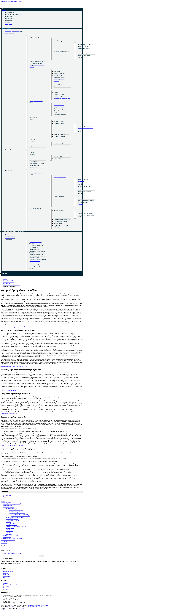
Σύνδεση (3, 609)
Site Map (5, 588)
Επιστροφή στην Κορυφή (41, 605)
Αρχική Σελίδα (7, 583)
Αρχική (5, 279)
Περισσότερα (4, 566)
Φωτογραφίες (6, 576)
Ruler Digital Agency (37, 606)
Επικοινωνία (6, 589)
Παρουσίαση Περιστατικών (10, 585)
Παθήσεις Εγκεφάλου (8, 282)
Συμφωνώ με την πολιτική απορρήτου (12, 553)
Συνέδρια (5, 573)
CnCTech (28, 606)
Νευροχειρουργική (8, 280)
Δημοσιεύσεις (7, 574)
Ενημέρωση (6, 586)
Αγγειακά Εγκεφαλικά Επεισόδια (11, 285)
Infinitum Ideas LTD (12, 606)
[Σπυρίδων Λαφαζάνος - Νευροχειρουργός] (12, 1)
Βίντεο (5, 577)
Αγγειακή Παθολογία (8, 283)
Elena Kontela (20, 608)
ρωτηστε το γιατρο (5, 3)
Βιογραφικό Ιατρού (8, 571)
